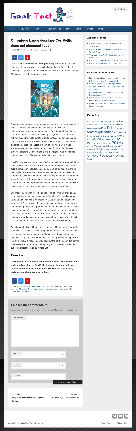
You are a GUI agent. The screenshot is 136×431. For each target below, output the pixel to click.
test (102, 152)
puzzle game (55, 289)
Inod (30, 50)
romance (63, 289)
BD (20, 289)
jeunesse (98, 136)
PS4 (115, 142)
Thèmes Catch (122, 423)
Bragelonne (91, 129)
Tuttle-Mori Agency (111, 152)
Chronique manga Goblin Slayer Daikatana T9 (106, 55)
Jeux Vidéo (25, 28)
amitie (56, 286)
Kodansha (106, 136)
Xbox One (115, 155)
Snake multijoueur (96, 83)
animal (113, 121)
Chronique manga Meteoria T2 (100, 63)
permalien (25, 291)
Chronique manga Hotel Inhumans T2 (103, 60)
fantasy (109, 131)
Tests (39, 286)
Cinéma (79, 28)
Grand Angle (32, 289)
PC (118, 139)
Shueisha (91, 149)
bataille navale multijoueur (99, 97)
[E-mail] (126, 416)
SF (120, 146)
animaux (121, 121)
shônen (100, 149)
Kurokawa (117, 135)
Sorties (90, 28)
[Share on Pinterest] (27, 59)
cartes (98, 129)
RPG (96, 146)
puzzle (46, 289)
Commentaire (18, 317)
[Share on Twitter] (21, 59)
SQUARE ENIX (116, 149)
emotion (120, 128)
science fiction (105, 145)
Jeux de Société (55, 28)
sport (107, 149)
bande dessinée (109, 124)
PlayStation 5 (106, 143)
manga (96, 138)
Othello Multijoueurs (97, 92)
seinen (115, 145)
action (100, 121)
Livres (68, 28)
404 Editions (91, 121)
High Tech (39, 28)
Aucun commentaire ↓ (42, 50)
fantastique (95, 131)
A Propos (101, 28)
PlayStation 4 (93, 143)
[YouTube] (120, 416)
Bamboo (63, 286)
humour (41, 289)
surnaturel (96, 152)
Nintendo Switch (109, 139)
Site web (16, 375)
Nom (14, 353)
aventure (90, 125)
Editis (112, 127)
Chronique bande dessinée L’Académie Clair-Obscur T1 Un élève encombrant (107, 86)
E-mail (15, 364)
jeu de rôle (91, 136)
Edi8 (103, 128)
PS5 (121, 143)
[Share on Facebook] (14, 59)
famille (24, 289)
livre (88, 139)
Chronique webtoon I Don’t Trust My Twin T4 (106, 43)
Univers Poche (98, 155)
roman (90, 145)
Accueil (13, 28)
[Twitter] (114, 416)
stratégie (90, 152)
